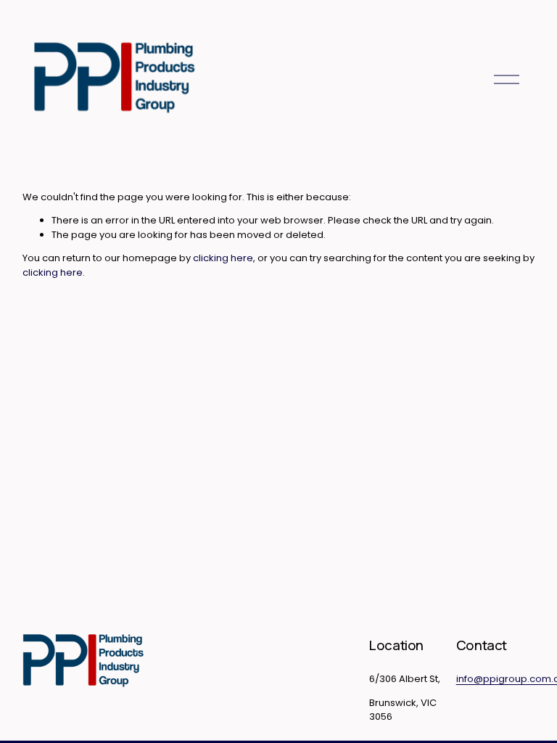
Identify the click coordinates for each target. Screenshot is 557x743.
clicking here (223, 258)
